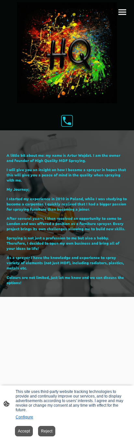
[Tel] (67, 121)
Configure (24, 417)
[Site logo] (67, 52)
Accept (24, 431)
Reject (46, 431)
